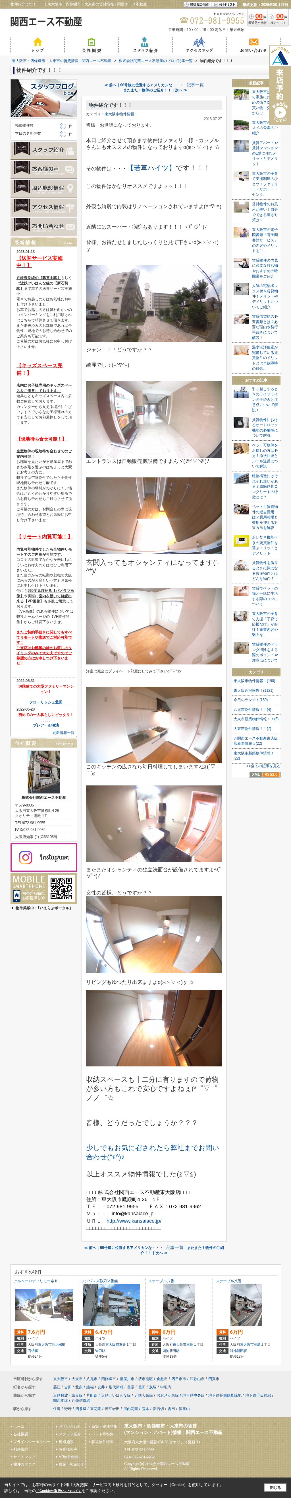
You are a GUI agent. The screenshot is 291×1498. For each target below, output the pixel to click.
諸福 (90, 1387)
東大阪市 (45, 1345)
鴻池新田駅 (171, 1351)
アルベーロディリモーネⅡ (36, 1281)
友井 (122, 1345)
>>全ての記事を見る (263, 766)
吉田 (68, 1387)
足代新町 (116, 1387)
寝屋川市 (127, 1379)
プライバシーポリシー (31, 1442)
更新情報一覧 (63, 732)
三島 (189, 1345)
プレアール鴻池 (46, 725)
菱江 (57, 1387)
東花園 (95, 1409)
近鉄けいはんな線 (116, 1395)
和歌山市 (197, 1379)
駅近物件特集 (103, 1442)
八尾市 (91, 1379)
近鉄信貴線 (81, 1400)
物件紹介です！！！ (110, 105)
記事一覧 (195, 85)
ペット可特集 (103, 1434)
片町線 (91, 1395)
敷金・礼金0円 (71, 1464)
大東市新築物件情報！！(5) (256, 719)
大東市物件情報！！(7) (252, 729)
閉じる (275, 1487)
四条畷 (80, 1409)
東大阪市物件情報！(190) (254, 681)
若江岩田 (112, 1409)
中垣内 (165, 1387)
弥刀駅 (100, 1351)
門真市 (213, 1379)
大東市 (77, 1379)
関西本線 (60, 1400)
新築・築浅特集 (104, 1426)
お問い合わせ (70, 1426)
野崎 (68, 1409)
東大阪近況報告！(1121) (253, 690)
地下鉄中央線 (193, 1395)
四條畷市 (108, 1379)
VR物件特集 (69, 1457)
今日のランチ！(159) (251, 700)
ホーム (18, 1426)
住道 (57, 1409)
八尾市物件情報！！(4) (252, 709)
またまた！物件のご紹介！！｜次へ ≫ (155, 90)
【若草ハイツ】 (151, 168)
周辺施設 (66, 1442)
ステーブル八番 (161, 1281)
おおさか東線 (168, 1395)
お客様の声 (68, 1449)
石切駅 (33, 1351)
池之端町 (58, 1345)
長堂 (130, 1387)
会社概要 (20, 1434)
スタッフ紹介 (70, 1434)
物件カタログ (24, 1464)
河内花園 (130, 1409)
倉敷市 (162, 1379)
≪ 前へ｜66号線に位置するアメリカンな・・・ (143, 85)
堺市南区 (145, 1379)
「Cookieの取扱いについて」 (59, 1491)
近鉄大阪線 (143, 1395)
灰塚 (153, 1387)
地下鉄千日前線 (258, 1395)
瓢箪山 (184, 1409)
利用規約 (20, 1449)
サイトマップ (24, 1457)
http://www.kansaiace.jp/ (134, 1221)
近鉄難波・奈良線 (68, 1395)
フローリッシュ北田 (46, 702)
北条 (79, 1387)
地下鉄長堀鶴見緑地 (225, 1395)
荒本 (145, 1409)
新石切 (158, 1409)
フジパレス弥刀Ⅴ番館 (99, 1281)
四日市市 (178, 1379)
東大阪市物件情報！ (121, 114)
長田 (142, 1387)
